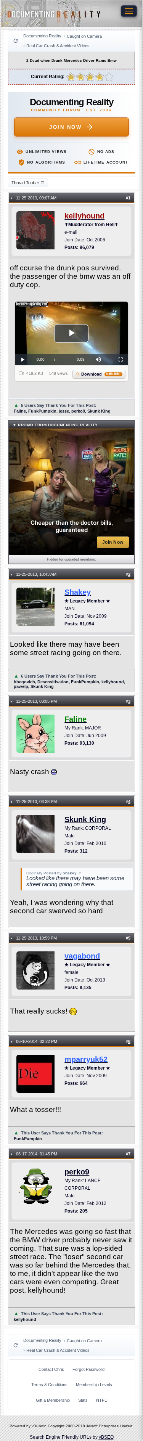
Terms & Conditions (49, 1384)
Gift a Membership (53, 1400)
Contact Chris (51, 1369)
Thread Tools (25, 182)
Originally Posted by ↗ (53, 873)
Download (101, 374)
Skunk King (85, 819)
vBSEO (106, 1437)
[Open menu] (129, 11)
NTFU (102, 1400)
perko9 (76, 1172)
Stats (83, 1400)
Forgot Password (88, 1369)
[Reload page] (15, 40)
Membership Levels (94, 1384)
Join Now (65, 127)
